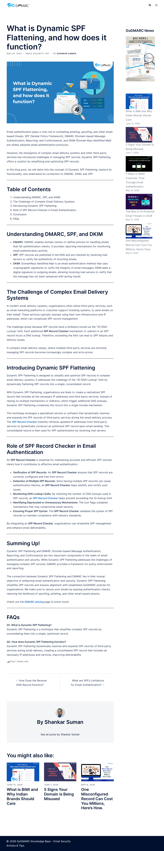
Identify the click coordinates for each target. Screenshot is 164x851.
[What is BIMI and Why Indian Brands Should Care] (23, 771)
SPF (47, 53)
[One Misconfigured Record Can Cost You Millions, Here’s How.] (97, 771)
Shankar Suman (66, 53)
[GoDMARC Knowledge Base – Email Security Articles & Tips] (18, 5)
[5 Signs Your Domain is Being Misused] (60, 771)
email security (35, 53)
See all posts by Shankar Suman (60, 734)
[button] (149, 5)
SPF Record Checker (24, 421)
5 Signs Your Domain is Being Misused (59, 794)
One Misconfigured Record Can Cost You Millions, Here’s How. (97, 798)
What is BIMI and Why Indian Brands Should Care (22, 796)
